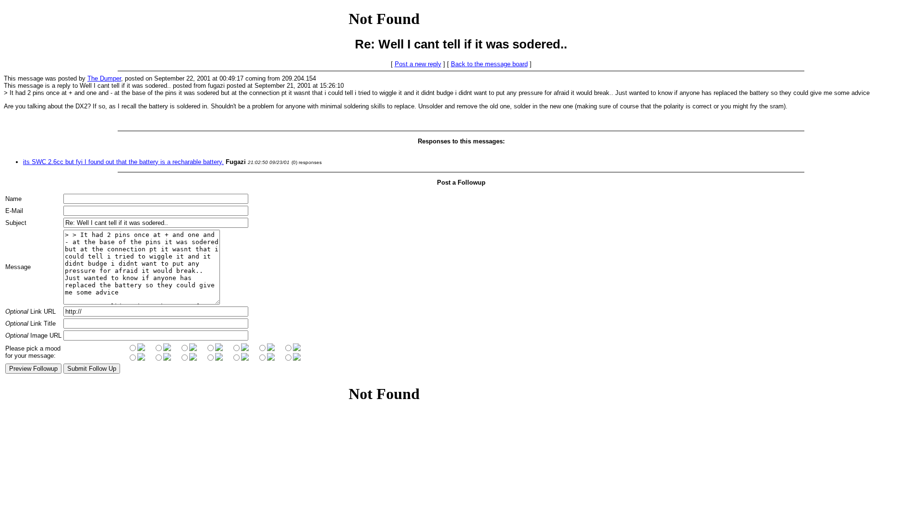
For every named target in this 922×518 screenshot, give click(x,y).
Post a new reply (418, 64)
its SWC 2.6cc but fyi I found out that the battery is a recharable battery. (123, 161)
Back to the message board (489, 64)
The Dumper (104, 78)
